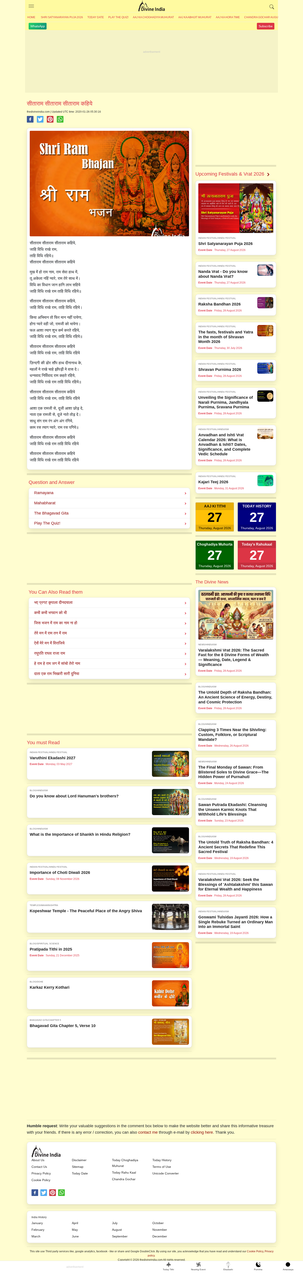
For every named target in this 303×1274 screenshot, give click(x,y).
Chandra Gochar (124, 1179)
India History (39, 1217)
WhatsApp (37, 26)
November (159, 1229)
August (117, 1229)
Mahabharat (44, 503)
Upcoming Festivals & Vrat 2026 (229, 174)
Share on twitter (40, 119)
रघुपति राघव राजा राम (49, 653)
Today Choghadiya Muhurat (125, 1163)
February (37, 1229)
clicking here (202, 1132)
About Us (37, 1160)
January (37, 1223)
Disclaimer (79, 1160)
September (120, 1236)
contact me (148, 1132)
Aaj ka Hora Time (228, 17)
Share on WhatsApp (60, 119)
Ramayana (43, 493)
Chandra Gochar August (262, 17)
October (158, 1223)
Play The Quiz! (118, 17)
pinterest (52, 1192)
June (75, 1236)
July (115, 1223)
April (75, 1223)
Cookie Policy (40, 1180)
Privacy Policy (41, 1173)
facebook (34, 1192)
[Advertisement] (151, 62)
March (35, 1236)
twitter (43, 1192)
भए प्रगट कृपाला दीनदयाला (53, 602)
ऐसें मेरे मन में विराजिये (49, 643)
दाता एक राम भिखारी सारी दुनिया (56, 673)
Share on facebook (30, 119)
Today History (161, 1160)
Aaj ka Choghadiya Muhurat (153, 17)
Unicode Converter (165, 1173)
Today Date (95, 17)
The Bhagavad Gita (51, 513)
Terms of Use (161, 1166)
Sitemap (77, 1166)
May (75, 1229)
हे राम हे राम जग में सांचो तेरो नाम (57, 663)
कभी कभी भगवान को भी (50, 613)
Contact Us (39, 1166)
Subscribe (266, 26)
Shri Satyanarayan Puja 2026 (62, 17)
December (159, 1236)
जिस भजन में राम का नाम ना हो (55, 623)
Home (31, 17)
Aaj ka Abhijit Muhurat (194, 17)
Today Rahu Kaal (124, 1172)
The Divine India (151, 6)
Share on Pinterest (50, 119)
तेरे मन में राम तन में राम (50, 633)
